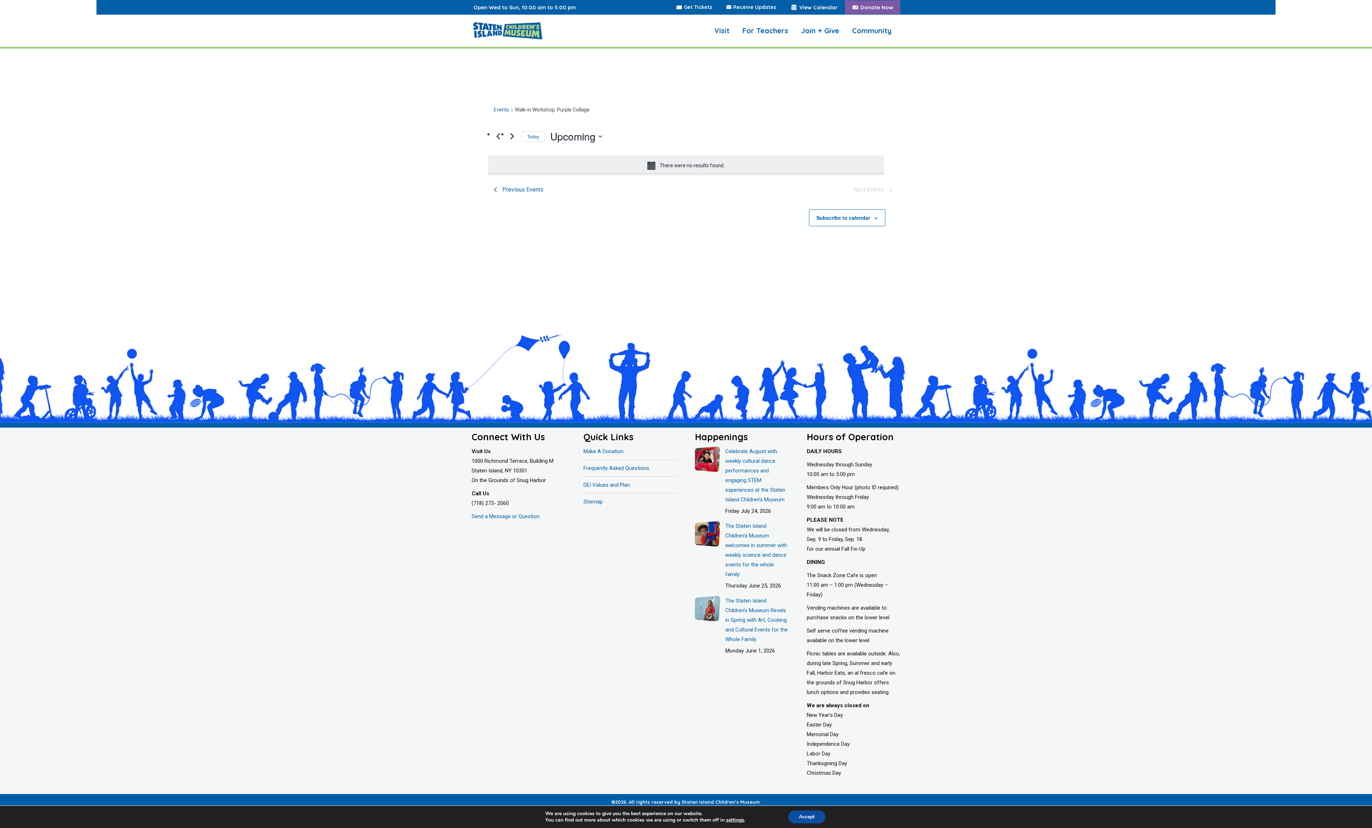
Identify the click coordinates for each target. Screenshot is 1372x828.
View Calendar (818, 7)
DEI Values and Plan (606, 485)
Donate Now (876, 7)
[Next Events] (512, 136)
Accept (807, 816)
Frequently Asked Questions (616, 468)
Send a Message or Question (506, 516)
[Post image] (707, 459)
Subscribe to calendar (843, 217)
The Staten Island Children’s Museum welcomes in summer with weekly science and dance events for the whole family (756, 550)
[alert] (686, 165)
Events (501, 110)
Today (533, 136)
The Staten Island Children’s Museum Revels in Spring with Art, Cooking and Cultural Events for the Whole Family (756, 620)
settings (735, 820)
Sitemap (593, 502)
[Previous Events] (498, 136)
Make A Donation (603, 451)
